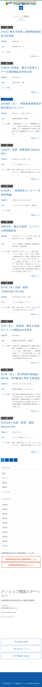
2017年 (5, 546)
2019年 (5, 537)
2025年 (5, 509)
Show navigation (21, 8)
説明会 (4, 487)
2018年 (5, 541)
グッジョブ (6, 492)
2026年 (5, 505)
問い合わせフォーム (21, 649)
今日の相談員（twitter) (21, 656)
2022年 (5, 523)
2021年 (5, 527)
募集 (4, 473)
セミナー (5, 478)
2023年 (5, 518)
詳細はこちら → (36, 56)
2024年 (5, 514)
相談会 (4, 482)
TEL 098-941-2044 (21, 642)
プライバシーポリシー (8, 617)
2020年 (5, 532)
